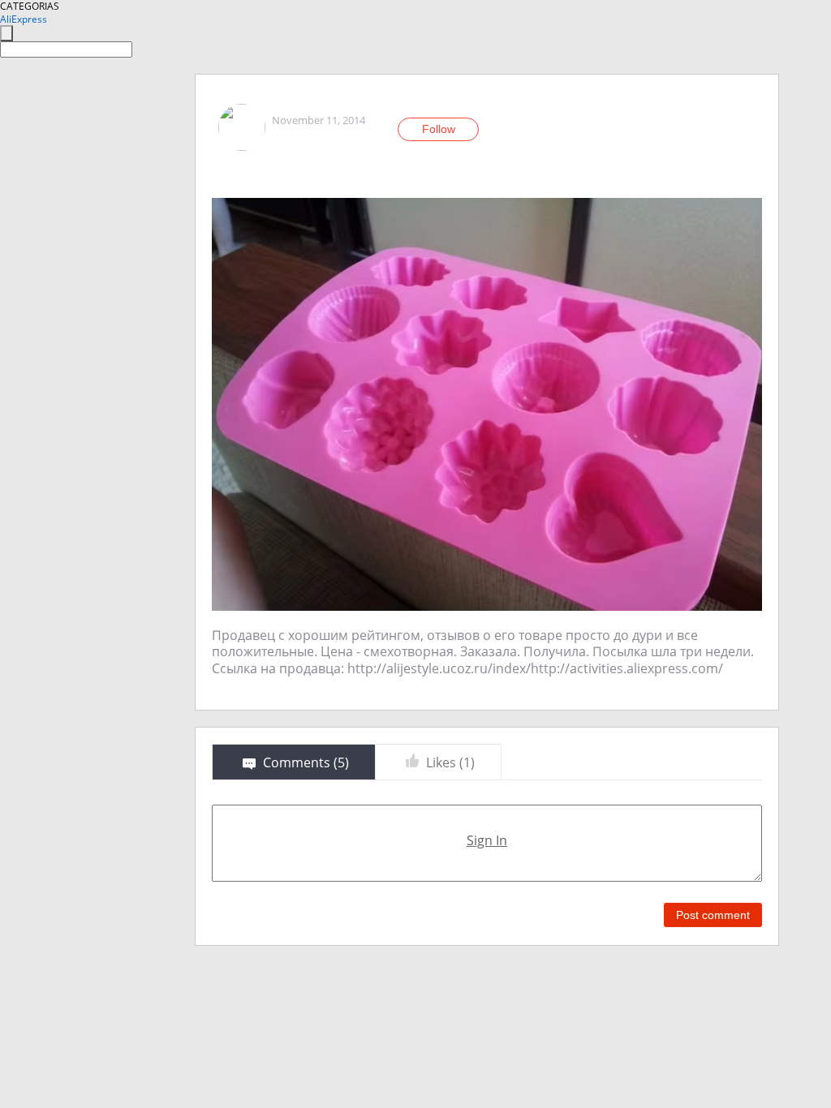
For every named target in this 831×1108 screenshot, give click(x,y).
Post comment (713, 914)
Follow (438, 128)
